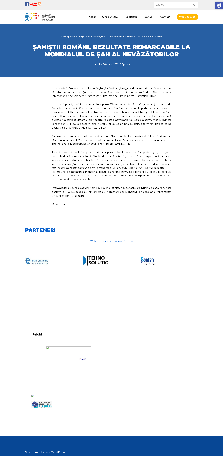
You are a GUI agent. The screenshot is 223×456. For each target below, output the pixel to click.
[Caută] (194, 5)
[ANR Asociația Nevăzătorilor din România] (40, 16)
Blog (80, 36)
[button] (219, 5)
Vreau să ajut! (187, 16)
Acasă (92, 16)
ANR (97, 64)
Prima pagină (68, 36)
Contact (165, 16)
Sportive (126, 64)
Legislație (131, 16)
